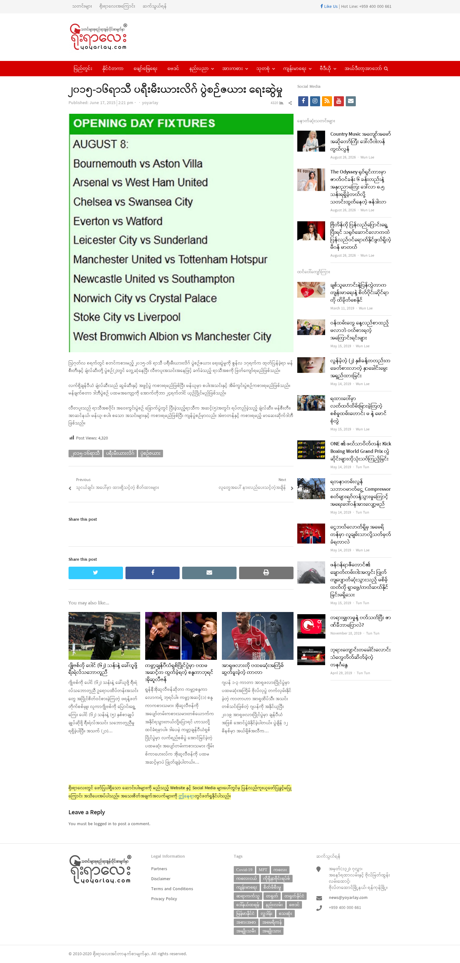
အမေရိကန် (272, 922)
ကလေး (280, 869)
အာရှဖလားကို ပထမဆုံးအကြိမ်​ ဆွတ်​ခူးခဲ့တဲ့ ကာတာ (253, 669)
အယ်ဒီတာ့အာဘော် (363, 68)
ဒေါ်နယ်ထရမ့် (247, 904)
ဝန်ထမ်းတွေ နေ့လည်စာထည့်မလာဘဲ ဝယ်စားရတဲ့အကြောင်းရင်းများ (359, 330)
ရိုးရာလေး (101, 954)
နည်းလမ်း (274, 904)
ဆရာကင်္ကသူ (248, 896)
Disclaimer (161, 879)
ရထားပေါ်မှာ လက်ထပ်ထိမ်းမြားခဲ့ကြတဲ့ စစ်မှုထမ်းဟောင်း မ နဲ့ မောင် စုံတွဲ (358, 410)
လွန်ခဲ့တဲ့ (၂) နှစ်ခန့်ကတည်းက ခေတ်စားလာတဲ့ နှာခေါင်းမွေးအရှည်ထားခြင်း (360, 368)
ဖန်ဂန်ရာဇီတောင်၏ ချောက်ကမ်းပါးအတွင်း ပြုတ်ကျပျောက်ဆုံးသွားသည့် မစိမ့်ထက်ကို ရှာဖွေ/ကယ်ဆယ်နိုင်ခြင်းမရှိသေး (359, 580)
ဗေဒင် (173, 68)
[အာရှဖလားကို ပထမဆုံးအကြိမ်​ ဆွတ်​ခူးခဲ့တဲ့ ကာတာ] (258, 615)
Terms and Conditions (172, 889)
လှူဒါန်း (267, 913)
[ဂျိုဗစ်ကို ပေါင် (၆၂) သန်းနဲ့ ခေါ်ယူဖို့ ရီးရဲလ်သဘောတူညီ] (104, 615)
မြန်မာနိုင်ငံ (245, 913)
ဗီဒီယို (325, 68)
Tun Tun (362, 467)
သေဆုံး (285, 913)
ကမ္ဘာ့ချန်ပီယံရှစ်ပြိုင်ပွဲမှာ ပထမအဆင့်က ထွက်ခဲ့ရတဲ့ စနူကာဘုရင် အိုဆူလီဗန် (179, 673)
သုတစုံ (263, 68)
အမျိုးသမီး (246, 931)
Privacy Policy (164, 899)
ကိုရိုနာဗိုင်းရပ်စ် (276, 878)
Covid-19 (244, 869)
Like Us (330, 6)
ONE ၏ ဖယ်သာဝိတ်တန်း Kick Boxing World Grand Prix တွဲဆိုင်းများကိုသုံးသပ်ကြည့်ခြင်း (360, 451)
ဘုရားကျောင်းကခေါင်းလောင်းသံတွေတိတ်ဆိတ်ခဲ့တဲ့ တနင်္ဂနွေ (360, 657)
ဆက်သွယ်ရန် (155, 6)
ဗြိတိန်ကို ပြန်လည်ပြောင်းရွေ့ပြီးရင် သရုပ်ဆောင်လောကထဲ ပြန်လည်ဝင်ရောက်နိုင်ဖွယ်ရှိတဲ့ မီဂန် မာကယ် (360, 236)
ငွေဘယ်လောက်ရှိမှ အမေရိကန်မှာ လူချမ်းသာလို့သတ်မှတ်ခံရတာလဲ (360, 534)
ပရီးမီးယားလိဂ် (120, 453)
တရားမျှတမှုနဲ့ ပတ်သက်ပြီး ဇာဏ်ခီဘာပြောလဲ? (360, 621)
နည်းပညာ (199, 68)
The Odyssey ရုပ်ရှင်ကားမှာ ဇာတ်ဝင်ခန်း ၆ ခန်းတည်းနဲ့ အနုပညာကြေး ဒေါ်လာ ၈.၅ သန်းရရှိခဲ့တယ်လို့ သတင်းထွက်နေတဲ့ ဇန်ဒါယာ (358, 187)
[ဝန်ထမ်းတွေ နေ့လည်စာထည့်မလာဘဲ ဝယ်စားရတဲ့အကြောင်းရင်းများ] (311, 323)
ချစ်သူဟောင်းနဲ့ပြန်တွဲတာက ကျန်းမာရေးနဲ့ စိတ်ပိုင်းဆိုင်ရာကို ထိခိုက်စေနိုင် (359, 292)
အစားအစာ (246, 922)
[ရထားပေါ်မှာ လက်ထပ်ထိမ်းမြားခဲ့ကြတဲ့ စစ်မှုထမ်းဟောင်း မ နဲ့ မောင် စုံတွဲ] (311, 399)
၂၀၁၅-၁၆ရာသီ (85, 453)
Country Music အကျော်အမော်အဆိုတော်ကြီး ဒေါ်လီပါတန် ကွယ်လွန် (360, 141)
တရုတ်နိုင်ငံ (294, 896)
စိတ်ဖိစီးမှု (272, 887)
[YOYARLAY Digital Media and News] (107, 37)
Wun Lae (367, 157)
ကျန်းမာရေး (294, 68)
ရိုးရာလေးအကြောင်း (117, 6)
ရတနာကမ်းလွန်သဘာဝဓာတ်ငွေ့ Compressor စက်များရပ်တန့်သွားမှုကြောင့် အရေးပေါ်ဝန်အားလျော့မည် (360, 493)
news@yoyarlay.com (348, 897)
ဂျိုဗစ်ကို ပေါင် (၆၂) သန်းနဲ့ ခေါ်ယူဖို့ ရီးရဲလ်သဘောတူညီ (103, 669)
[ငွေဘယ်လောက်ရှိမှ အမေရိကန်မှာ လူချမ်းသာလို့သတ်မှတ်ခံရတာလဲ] (311, 527)
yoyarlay (150, 103)
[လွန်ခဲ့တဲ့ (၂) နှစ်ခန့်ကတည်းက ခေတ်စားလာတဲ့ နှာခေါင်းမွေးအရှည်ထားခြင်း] (311, 361)
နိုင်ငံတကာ (113, 68)
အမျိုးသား (271, 931)
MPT (263, 869)
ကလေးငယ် (246, 878)
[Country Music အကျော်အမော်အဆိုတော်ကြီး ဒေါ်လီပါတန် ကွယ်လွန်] (311, 134)
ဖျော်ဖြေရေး (145, 68)
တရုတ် (272, 896)
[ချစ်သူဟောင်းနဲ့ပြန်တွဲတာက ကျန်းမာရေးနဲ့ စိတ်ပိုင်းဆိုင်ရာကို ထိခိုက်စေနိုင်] (311, 285)
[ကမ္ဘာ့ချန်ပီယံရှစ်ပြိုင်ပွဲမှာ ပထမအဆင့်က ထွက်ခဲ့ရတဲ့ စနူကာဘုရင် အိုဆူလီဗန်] (181, 615)
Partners (159, 869)
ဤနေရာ (187, 796)
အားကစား (232, 68)
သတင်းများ (82, 6)
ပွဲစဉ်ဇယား (151, 453)
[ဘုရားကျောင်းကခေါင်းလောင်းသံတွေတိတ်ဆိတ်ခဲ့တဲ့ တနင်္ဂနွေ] (311, 650)
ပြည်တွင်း (83, 68)
